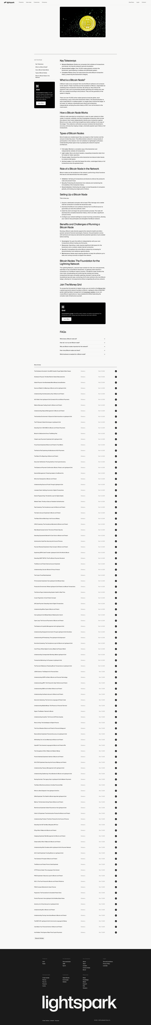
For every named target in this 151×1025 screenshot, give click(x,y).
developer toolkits (89, 292)
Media (84, 982)
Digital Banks (66, 978)
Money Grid (101, 288)
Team (84, 964)
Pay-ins (44, 982)
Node (43, 964)
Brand (84, 970)
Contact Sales (86, 968)
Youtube (57, 1021)
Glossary (85, 988)
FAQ (84, 986)
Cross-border (45, 978)
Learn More (41, 103)
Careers (85, 966)
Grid (43, 962)
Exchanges (65, 980)
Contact (144, 2)
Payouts (44, 984)
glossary (40, 11)
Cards (44, 986)
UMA (64, 964)
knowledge (40, 8)
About (84, 962)
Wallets (64, 982)
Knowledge (85, 980)
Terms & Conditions (108, 962)
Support (85, 984)
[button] (21, 2)
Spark (64, 966)
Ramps (44, 980)
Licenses (105, 966)
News (84, 978)
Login (137, 2)
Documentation (67, 962)
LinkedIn (52, 1021)
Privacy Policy (106, 964)
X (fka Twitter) (45, 1021)
